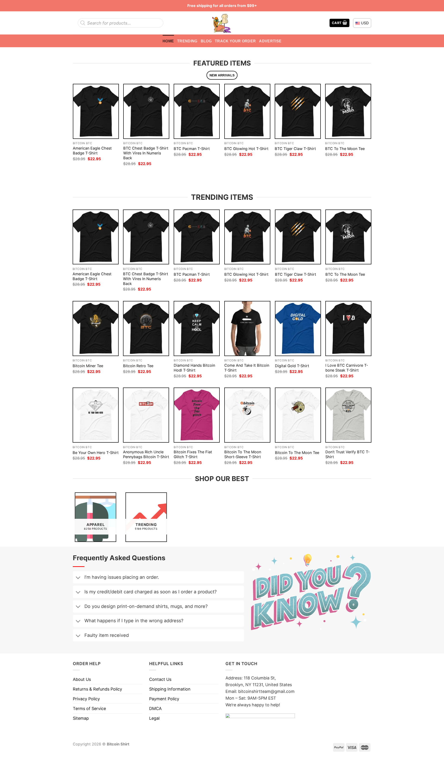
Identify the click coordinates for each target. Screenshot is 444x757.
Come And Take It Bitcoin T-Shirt (246, 367)
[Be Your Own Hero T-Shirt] (95, 415)
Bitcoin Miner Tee (88, 365)
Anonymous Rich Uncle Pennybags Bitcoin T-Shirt (146, 454)
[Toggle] (78, 578)
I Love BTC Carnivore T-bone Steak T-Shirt (346, 367)
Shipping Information (170, 689)
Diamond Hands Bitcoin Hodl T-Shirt (194, 367)
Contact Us (160, 679)
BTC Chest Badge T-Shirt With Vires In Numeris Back (145, 153)
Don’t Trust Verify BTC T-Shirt (347, 454)
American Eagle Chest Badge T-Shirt (92, 150)
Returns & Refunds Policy (97, 689)
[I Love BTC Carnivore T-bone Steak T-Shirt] (348, 328)
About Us (82, 679)
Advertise (270, 41)
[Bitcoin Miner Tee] (95, 328)
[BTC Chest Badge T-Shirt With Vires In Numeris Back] (146, 111)
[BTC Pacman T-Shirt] (196, 111)
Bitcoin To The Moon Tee (297, 452)
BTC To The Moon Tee (345, 148)
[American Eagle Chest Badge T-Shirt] (95, 111)
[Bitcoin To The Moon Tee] (298, 415)
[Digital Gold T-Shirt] (298, 328)
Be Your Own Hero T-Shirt (96, 452)
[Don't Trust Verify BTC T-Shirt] (348, 415)
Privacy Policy (86, 698)
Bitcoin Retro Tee (138, 365)
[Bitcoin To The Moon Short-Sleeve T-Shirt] (247, 415)
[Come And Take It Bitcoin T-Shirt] (247, 328)
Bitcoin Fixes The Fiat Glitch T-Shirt (193, 454)
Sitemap (81, 718)
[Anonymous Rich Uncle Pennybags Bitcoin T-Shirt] (146, 415)
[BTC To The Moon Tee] (348, 111)
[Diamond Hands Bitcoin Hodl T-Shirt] (196, 328)
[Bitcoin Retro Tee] (146, 328)
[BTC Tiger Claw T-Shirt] (297, 111)
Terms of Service (89, 708)
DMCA (155, 708)
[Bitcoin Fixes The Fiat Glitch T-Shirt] (196, 415)
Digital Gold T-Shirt (292, 365)
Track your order (235, 41)
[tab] (222, 75)
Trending (187, 41)
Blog (206, 41)
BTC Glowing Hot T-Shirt (246, 148)
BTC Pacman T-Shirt (192, 148)
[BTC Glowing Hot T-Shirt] (247, 111)
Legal (154, 718)
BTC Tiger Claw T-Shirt (295, 148)
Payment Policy (164, 698)
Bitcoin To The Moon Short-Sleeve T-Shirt (242, 454)
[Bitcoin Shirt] (222, 22)
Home (168, 41)
